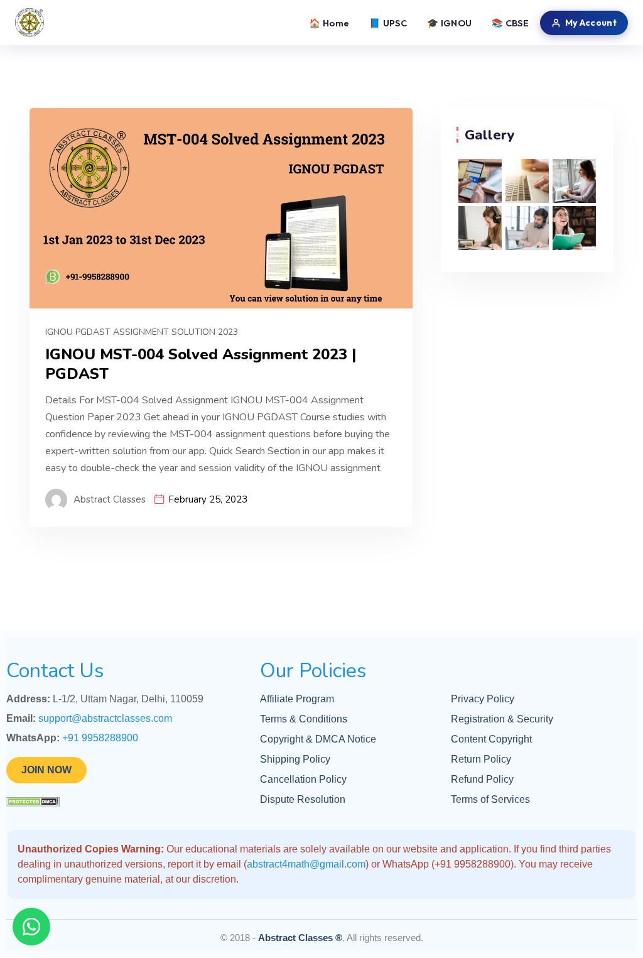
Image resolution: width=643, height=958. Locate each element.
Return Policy (481, 759)
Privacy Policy (482, 699)
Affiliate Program (297, 699)
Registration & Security (502, 719)
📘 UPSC (388, 23)
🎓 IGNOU (449, 23)
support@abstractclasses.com (105, 718)
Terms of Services (490, 799)
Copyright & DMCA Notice (318, 739)
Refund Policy (482, 779)
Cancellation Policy (303, 779)
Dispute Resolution (302, 799)
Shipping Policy (295, 759)
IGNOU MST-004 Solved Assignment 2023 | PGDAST (200, 364)
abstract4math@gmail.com (306, 864)
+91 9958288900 (100, 737)
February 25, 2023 (207, 499)
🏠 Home (329, 23)
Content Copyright (491, 739)
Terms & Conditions (303, 719)
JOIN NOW (46, 770)
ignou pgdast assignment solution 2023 (141, 332)
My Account (591, 22)
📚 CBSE (510, 23)
